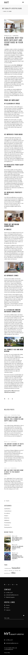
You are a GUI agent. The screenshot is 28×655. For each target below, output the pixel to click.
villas (13, 572)
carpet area (6, 570)
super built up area (7, 573)
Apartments (6, 508)
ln (16, 584)
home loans (10, 570)
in (12, 584)
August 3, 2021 (7, 415)
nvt (13, 570)
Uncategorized (7, 527)
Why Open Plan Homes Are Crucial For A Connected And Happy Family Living (13, 419)
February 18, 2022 (7, 35)
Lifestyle (6, 518)
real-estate (16, 570)
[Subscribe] (24, 615)
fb (4, 584)
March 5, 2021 (7, 441)
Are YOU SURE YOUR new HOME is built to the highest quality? (13, 472)
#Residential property (7, 568)
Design (18, 415)
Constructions (15, 35)
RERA (20, 570)
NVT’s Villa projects (13, 390)
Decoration (6, 513)
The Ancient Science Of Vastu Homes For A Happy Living (14, 445)
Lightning (6, 520)
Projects (6, 525)
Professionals (7, 522)
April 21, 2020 (7, 468)
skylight (5, 72)
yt (8, 584)
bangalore (16, 568)
